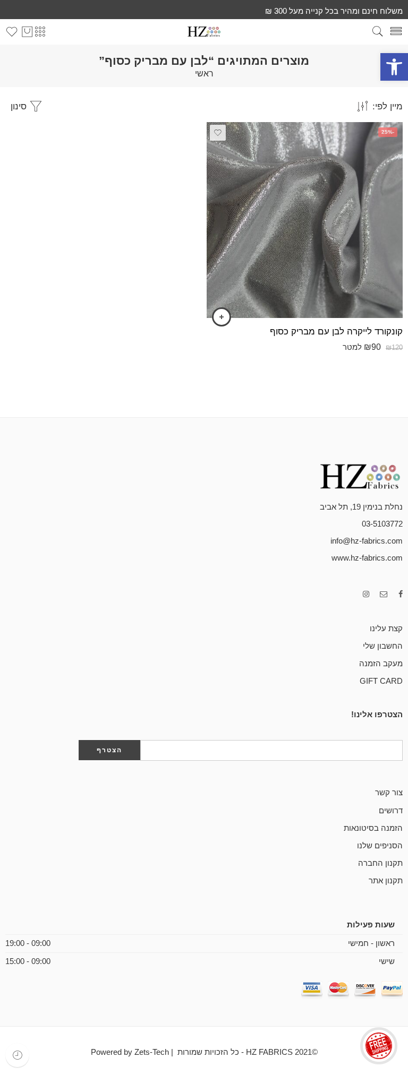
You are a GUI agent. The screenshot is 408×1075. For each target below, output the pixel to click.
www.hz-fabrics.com (367, 558)
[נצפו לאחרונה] (17, 1055)
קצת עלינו (386, 628)
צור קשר (389, 792)
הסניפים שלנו (380, 845)
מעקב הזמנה (381, 663)
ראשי (204, 74)
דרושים (391, 810)
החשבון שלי (383, 646)
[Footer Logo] (349, 475)
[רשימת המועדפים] (218, 133)
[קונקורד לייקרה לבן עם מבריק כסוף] (305, 220)
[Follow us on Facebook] (400, 594)
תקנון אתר (386, 880)
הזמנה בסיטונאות (373, 828)
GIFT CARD (381, 681)
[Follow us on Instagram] (366, 594)
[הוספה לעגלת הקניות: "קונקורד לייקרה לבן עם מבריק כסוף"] (221, 316)
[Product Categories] (39, 31)
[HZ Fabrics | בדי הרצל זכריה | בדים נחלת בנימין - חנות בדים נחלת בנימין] (204, 31)
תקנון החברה (380, 863)
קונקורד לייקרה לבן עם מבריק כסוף (336, 331)
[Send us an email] (384, 594)
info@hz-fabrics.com (366, 541)
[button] (394, 67)
